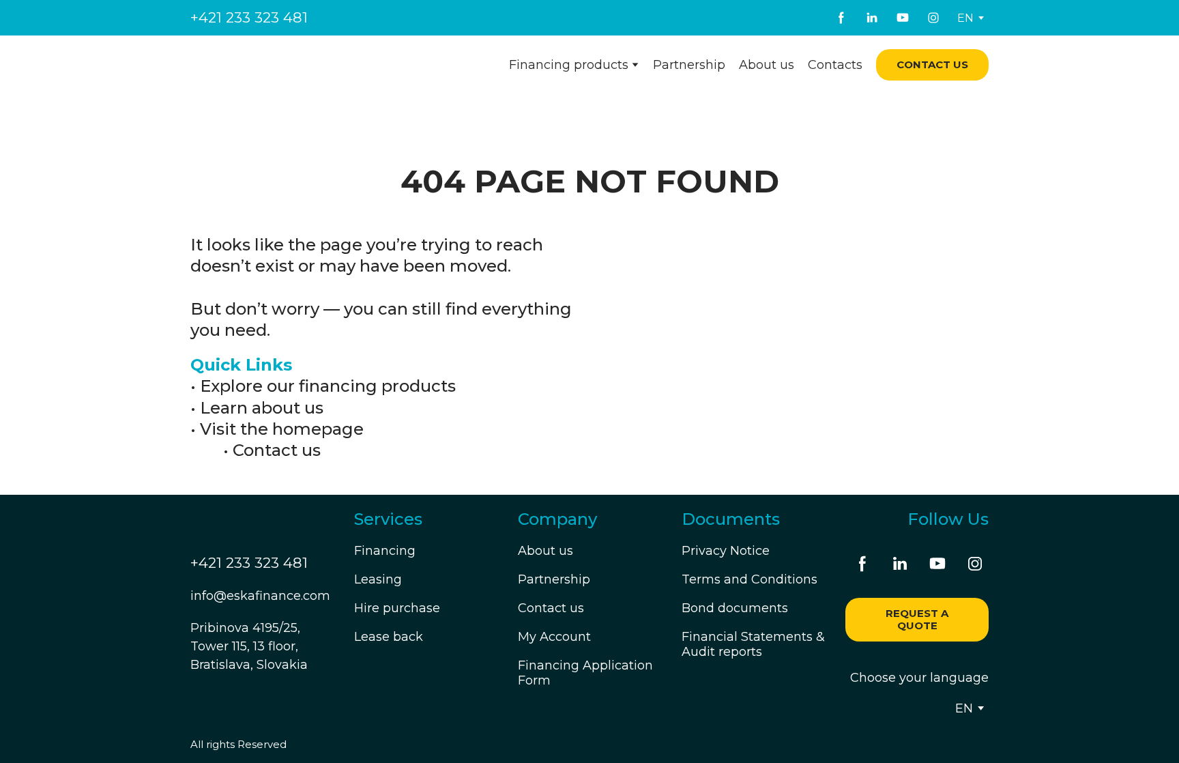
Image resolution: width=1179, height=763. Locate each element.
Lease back (388, 636)
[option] (965, 18)
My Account (554, 636)
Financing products (568, 64)
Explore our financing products (328, 386)
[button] (841, 18)
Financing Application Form (585, 673)
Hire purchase (397, 608)
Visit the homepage (282, 429)
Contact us (277, 450)
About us (766, 64)
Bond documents (735, 608)
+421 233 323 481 (249, 17)
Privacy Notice (726, 550)
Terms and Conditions (749, 579)
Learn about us (261, 408)
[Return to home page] (273, 65)
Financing (385, 550)
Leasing (378, 579)
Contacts (835, 64)
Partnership (689, 64)
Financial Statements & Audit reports (753, 644)
